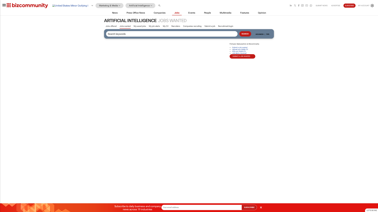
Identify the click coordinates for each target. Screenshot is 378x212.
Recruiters (175, 26)
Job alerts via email (239, 53)
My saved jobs (140, 26)
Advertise (335, 6)
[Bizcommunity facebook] (299, 6)
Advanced (260, 34)
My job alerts (154, 26)
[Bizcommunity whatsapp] (311, 6)
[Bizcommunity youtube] (306, 6)
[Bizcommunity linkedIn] (291, 6)
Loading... (5, 137)
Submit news (322, 6)
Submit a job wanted (239, 47)
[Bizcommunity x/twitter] (295, 6)
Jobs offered (111, 26)
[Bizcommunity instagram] (302, 6)
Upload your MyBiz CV (240, 49)
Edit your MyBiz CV (239, 51)
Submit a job (210, 26)
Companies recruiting (192, 26)
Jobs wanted (125, 26)
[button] (159, 5)
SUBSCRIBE (249, 207)
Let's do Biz (372, 210)
